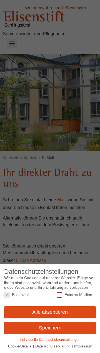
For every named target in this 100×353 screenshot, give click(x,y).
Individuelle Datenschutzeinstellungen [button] (50, 339)
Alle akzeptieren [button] (50, 312)
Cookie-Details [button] (20, 346)
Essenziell (20, 294)
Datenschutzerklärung (53, 346)
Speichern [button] (50, 328)
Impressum (83, 346)
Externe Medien (78, 294)
